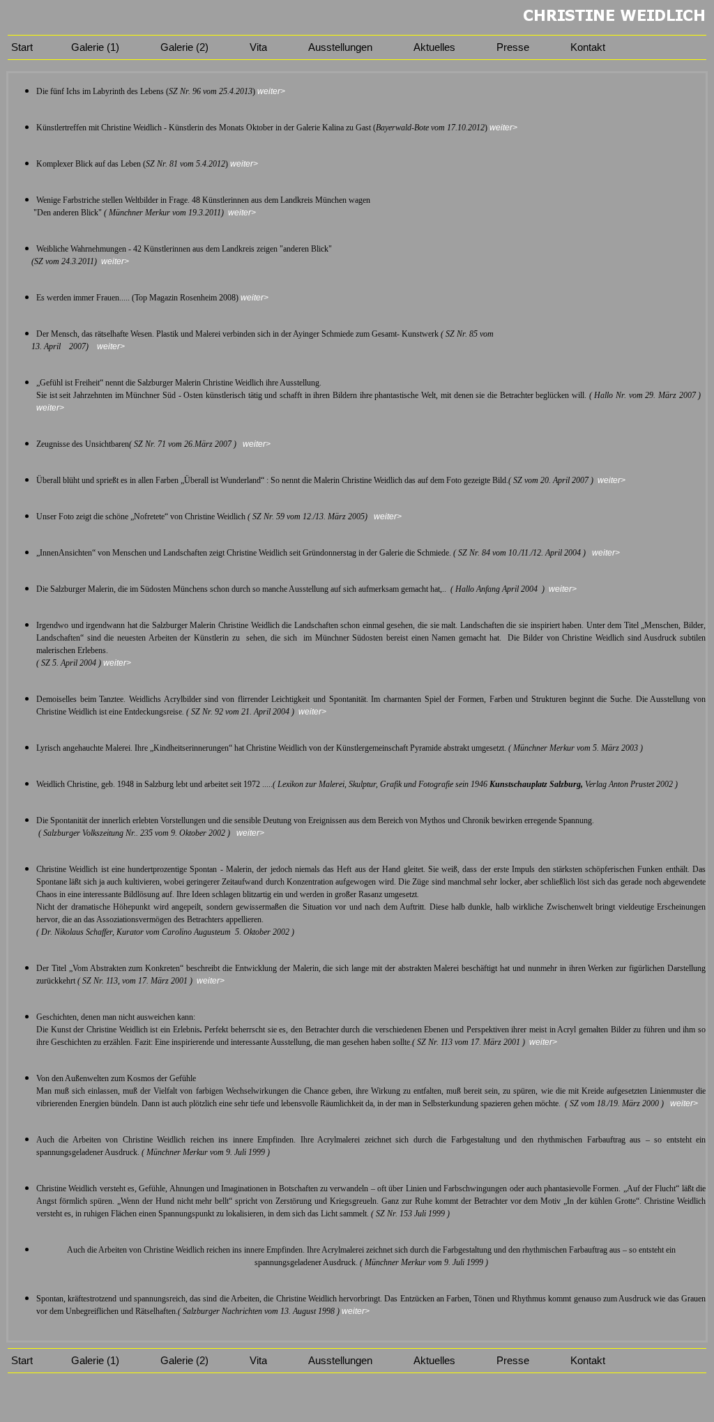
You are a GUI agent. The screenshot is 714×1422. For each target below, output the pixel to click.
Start (20, 47)
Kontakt (587, 47)
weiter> (271, 91)
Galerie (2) (184, 47)
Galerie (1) (95, 47)
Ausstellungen (340, 47)
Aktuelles (434, 47)
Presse (512, 47)
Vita (258, 47)
